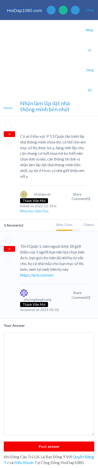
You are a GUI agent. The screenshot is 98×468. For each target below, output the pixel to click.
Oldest (88, 224)
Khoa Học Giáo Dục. (34, 211)
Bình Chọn (64, 224)
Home (8, 108)
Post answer (49, 446)
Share (77, 194)
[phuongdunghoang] (41, 295)
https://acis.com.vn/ (37, 274)
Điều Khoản (24, 462)
